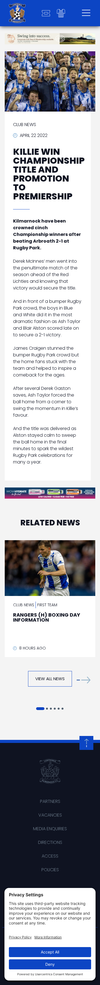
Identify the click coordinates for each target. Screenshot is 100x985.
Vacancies (50, 815)
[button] (84, 680)
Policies (50, 869)
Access (50, 856)
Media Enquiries (50, 828)
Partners (50, 801)
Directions (50, 842)
